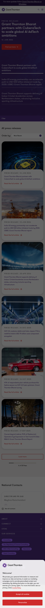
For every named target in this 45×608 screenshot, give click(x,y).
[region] (22, 584)
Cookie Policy (16, 588)
